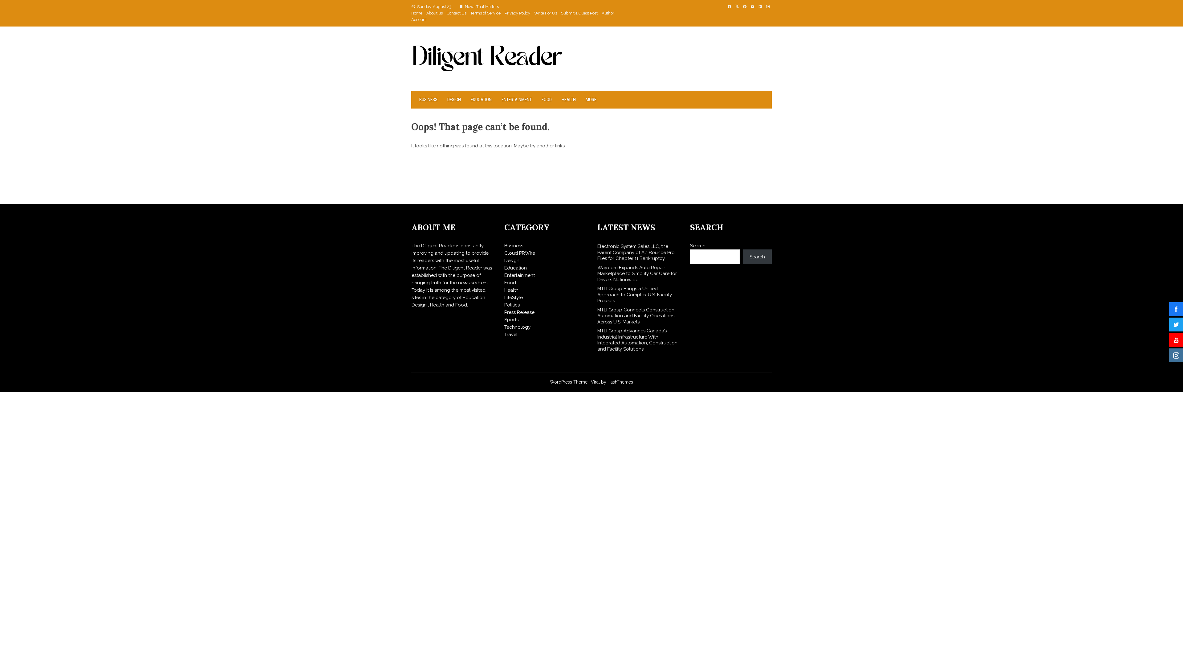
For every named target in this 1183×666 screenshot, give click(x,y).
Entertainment (517, 99)
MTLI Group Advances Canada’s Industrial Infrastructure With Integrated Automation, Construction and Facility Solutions (637, 340)
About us (434, 13)
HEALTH (569, 99)
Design (454, 99)
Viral (595, 382)
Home (416, 13)
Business (428, 99)
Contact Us (456, 13)
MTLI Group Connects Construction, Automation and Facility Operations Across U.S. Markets (636, 316)
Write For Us (545, 13)
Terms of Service (485, 13)
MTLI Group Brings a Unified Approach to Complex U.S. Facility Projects (634, 294)
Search (697, 246)
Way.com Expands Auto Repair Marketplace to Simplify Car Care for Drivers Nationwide (637, 273)
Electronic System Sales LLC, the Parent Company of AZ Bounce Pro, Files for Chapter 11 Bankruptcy (636, 252)
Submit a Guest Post (579, 13)
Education (481, 99)
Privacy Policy (517, 13)
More (591, 99)
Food (547, 99)
